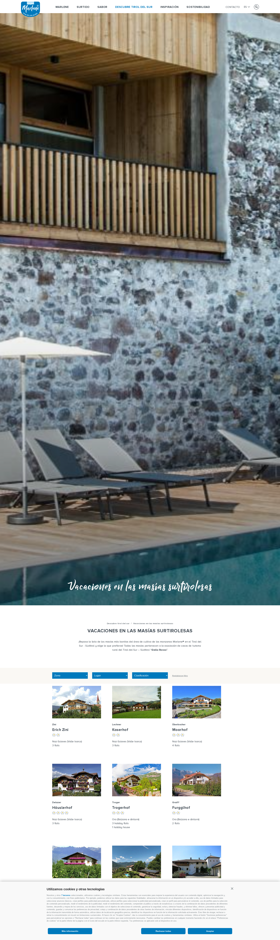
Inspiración (169, 7)
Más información (70, 931)
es (245, 7)
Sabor (102, 7)
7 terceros (65, 895)
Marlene (62, 7)
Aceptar (210, 931)
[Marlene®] (30, 16)
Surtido (83, 7)
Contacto (233, 7)
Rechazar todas (163, 931)
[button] (232, 888)
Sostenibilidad (198, 7)
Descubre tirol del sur (134, 7)
